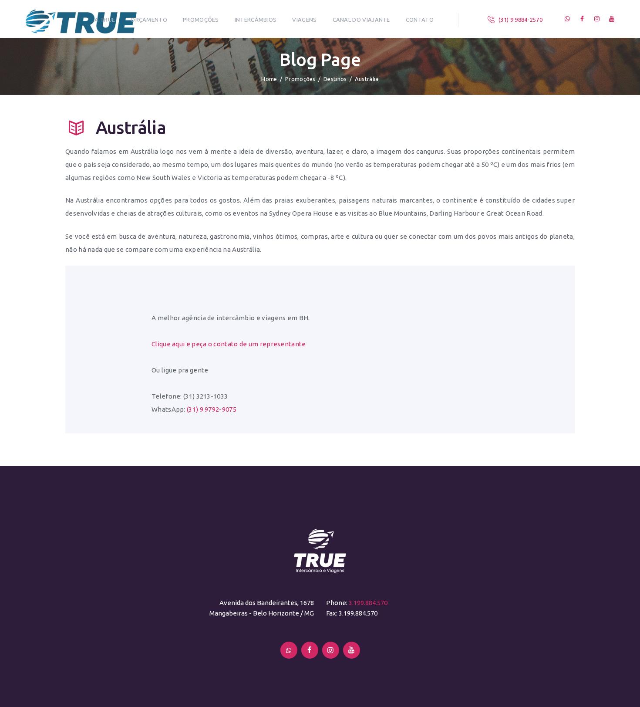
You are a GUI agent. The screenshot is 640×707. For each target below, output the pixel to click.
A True (104, 20)
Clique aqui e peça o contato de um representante (229, 344)
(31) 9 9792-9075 (211, 409)
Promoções (201, 20)
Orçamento (149, 20)
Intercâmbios (256, 20)
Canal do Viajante (361, 20)
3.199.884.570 (368, 602)
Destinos (335, 79)
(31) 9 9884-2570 (520, 20)
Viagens (304, 20)
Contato (420, 20)
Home (269, 79)
